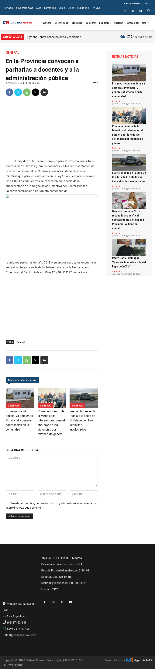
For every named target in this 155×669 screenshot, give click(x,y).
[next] (105, 36)
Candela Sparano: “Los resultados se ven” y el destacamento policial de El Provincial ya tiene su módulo (128, 219)
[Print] (44, 92)
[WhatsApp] (27, 92)
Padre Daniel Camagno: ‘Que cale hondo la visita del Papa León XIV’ (129, 262)
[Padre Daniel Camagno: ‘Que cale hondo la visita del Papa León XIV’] (129, 247)
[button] (148, 11)
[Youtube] (141, 11)
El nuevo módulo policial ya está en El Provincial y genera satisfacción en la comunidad (19, 420)
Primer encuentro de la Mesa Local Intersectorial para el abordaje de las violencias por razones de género (127, 134)
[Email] (35, 92)
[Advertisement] (52, 128)
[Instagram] (125, 11)
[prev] (99, 36)
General (12, 52)
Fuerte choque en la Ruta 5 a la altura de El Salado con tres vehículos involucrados (82, 420)
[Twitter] (133, 11)
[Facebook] (117, 11)
